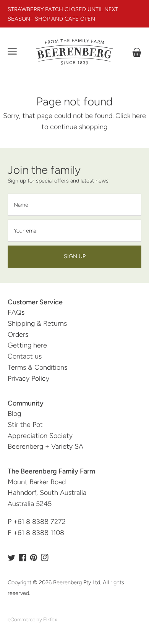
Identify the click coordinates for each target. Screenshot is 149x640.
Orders (18, 334)
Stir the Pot (25, 424)
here (139, 116)
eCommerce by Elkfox (32, 619)
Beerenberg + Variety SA (45, 446)
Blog (14, 413)
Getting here (27, 345)
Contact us (25, 356)
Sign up (75, 256)
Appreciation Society (40, 436)
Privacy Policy (28, 378)
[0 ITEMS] (137, 52)
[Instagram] (45, 557)
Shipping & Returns (37, 323)
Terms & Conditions (37, 367)
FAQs (16, 312)
